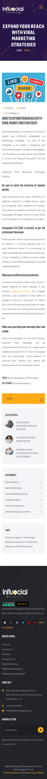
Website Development (12, 669)
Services (6, 644)
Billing (41, 772)
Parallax (9, 542)
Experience (10, 546)
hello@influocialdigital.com (19, 710)
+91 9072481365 (14, 706)
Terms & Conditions (12, 772)
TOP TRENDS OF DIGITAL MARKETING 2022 (26, 439)
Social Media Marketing (16, 494)
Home (19, 51)
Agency (22, 378)
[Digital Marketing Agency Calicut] (13, 9)
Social (30, 546)
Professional (31, 542)
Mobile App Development (14, 674)
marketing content (20, 291)
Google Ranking (12, 500)
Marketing (21, 546)
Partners (6, 654)
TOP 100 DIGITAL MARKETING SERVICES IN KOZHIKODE (26, 426)
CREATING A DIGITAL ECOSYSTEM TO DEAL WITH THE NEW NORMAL (27, 453)
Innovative (19, 542)
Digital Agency (12, 482)
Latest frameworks (14, 506)
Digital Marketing (13, 488)
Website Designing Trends (17, 511)
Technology (32, 378)
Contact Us (7, 649)
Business (12, 378)
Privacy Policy (8, 659)
